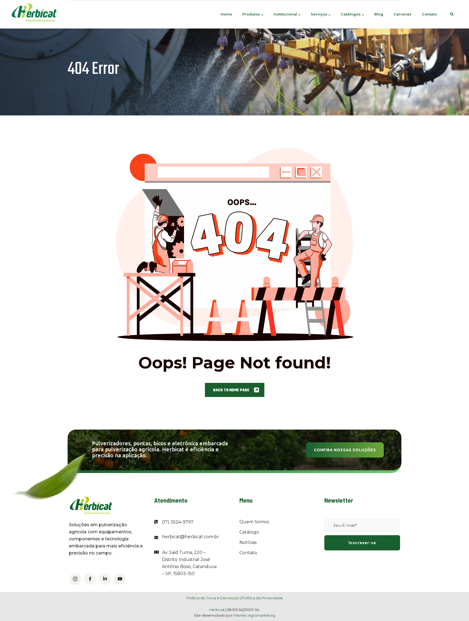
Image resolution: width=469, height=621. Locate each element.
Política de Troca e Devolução (213, 598)
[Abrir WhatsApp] (455, 607)
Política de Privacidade (262, 598)
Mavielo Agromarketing (254, 615)
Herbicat (217, 609)
